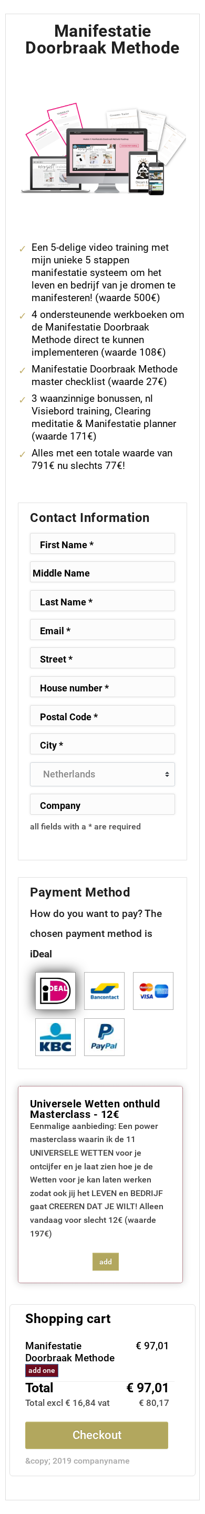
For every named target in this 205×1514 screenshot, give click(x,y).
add (105, 1261)
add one (41, 1370)
